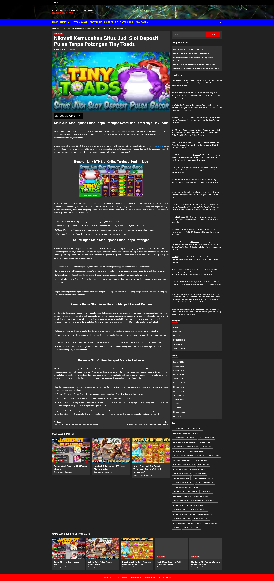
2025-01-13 (206, 567)
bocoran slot (197, 428)
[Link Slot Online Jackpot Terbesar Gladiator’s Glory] (111, 450)
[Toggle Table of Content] (78, 116)
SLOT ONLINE (96, 22)
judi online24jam (203, 464)
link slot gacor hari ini (197, 469)
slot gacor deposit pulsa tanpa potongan (187, 523)
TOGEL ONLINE (126, 22)
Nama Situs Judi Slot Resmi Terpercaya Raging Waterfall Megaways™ (147, 469)
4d (180, 269)
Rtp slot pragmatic (92, 203)
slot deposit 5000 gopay (180, 509)
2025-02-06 (172, 567)
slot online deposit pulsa (191, 527)
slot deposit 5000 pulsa (198, 509)
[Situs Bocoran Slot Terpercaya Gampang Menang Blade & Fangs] (205, 548)
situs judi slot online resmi (182, 496)
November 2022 (179, 412)
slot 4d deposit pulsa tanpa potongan (203, 500)
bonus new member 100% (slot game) (184, 437)
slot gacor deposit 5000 (200, 518)
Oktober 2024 (178, 391)
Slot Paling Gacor (60, 49)
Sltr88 (174, 309)
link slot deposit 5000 (180, 469)
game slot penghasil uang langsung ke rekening (188, 455)
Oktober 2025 (178, 366)
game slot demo (192, 446)
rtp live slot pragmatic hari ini (183, 482)
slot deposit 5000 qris (180, 514)
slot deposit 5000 (178, 505)
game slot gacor (206, 446)
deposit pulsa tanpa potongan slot (184, 442)
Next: (147, 423)
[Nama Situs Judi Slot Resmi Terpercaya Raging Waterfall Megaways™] (151, 450)
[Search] (220, 22)
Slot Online (179, 105)
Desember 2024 (179, 383)
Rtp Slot (200, 95)
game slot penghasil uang (195, 451)
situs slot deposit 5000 (201, 496)
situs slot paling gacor (180, 500)
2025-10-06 (109, 472)
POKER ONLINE (111, 22)
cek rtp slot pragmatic (206, 437)
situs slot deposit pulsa (122, 131)
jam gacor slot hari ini (201, 460)
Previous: (76, 423)
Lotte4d (174, 192)
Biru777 (175, 257)
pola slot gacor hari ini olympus (202, 478)
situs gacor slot (206, 491)
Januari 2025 (178, 379)
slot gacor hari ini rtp (211, 523)
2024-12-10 (71, 49)
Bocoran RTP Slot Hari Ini (181, 428)
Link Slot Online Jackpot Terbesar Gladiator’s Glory (191, 53)
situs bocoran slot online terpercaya (185, 491)
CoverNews (156, 577)
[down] (147, 22)
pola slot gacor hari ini (181, 478)
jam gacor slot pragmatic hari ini (184, 464)
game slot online (178, 451)
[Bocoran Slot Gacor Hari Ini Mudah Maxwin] (71, 450)
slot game (176, 527)
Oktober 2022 (178, 416)
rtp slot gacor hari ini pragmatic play (185, 487)
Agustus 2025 (178, 370)
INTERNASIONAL (79, 22)
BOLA (175, 327)
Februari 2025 (178, 374)
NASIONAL (65, 22)
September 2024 (179, 395)
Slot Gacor (199, 80)
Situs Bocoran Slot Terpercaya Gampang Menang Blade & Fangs (196, 68)
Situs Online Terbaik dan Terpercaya (73, 10)
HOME (55, 22)
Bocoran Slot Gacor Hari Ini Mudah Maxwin (189, 49)
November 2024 (179, 387)
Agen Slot (196, 155)
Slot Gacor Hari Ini (191, 204)
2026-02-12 (69, 472)
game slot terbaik (213, 455)
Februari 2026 (178, 362)
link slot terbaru (200, 473)
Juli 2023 (176, 404)
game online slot (178, 446)
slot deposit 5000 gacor (195, 505)
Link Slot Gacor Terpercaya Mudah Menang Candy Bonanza (194, 64)
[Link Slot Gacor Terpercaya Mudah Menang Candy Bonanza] (171, 548)
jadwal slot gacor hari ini (181, 460)
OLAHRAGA (141, 22)
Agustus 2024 (178, 399)
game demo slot (205, 442)
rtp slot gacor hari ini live (204, 482)
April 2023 (177, 408)
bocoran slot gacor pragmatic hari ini (185, 433)
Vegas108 (175, 180)
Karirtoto (175, 142)
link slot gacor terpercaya (182, 473)
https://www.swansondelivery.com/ (192, 167)
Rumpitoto (158, 146)
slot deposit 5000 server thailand (201, 514)
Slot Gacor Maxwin (201, 130)
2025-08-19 (149, 475)
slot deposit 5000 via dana (181, 518)
